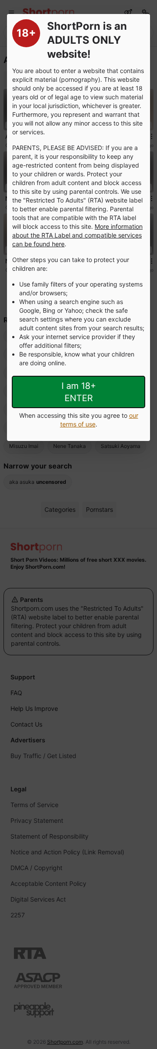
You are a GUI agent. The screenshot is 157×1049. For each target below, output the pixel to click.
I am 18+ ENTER (78, 392)
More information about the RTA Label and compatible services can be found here (77, 235)
